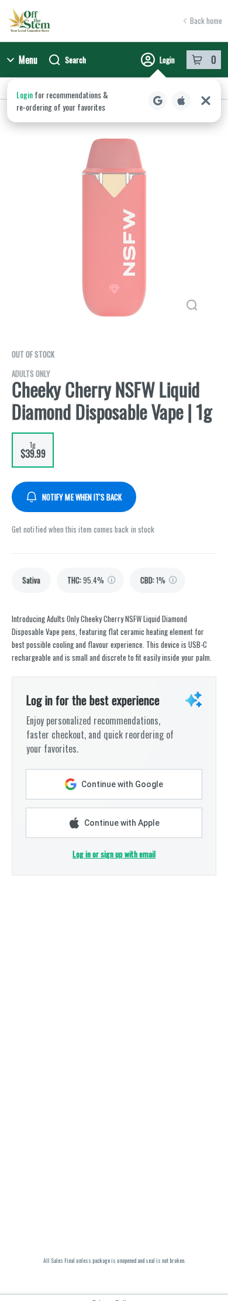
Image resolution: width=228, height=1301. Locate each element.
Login (167, 60)
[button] (114, 100)
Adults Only (31, 373)
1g (33, 450)
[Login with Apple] (181, 100)
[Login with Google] (157, 100)
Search (75, 59)
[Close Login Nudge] (206, 101)
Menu (28, 60)
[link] (31, 580)
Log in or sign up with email (114, 853)
